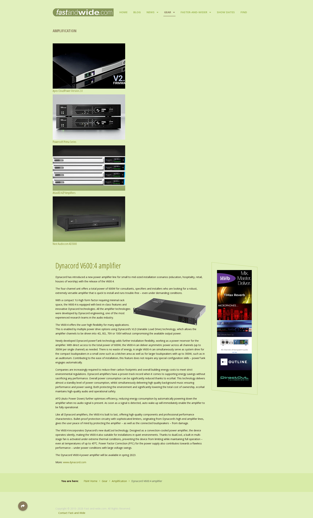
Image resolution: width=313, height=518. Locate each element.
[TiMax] (234, 294)
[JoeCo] (234, 328)
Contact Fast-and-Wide (71, 513)
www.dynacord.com (74, 462)
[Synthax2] (234, 345)
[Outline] (234, 361)
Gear (167, 12)
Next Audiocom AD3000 (65, 244)
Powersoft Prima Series (64, 142)
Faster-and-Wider (194, 12)
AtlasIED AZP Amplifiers (64, 193)
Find (244, 12)
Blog (137, 12)
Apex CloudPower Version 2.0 (68, 91)
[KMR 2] (234, 311)
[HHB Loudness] (234, 278)
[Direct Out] (234, 378)
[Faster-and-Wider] (210, 12)
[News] (157, 12)
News (151, 12)
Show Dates (226, 12)
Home (123, 12)
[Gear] (174, 12)
